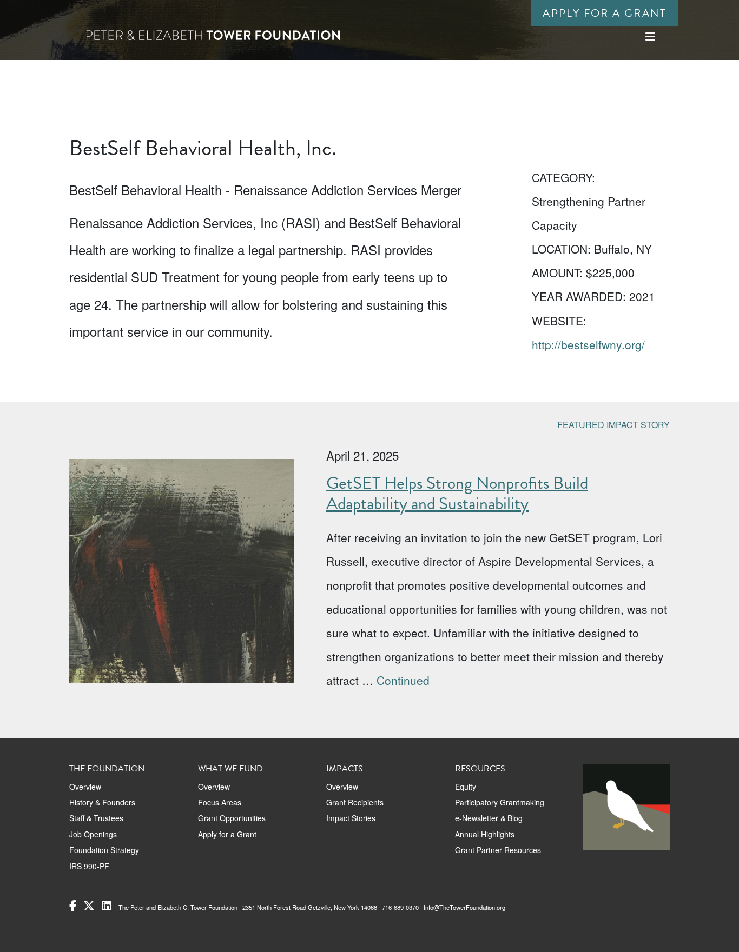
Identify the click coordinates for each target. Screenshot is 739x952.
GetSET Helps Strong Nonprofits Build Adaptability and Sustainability (457, 493)
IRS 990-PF (89, 866)
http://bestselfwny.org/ (588, 344)
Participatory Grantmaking (499, 802)
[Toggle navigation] (650, 36)
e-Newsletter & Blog (489, 818)
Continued (403, 680)
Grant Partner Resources (498, 849)
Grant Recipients (355, 802)
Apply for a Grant (605, 13)
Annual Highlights (484, 834)
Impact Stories (350, 818)
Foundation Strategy (104, 849)
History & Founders (102, 802)
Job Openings (93, 834)
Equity (465, 786)
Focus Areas (219, 802)
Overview (85, 786)
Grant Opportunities (232, 818)
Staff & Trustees (96, 818)
